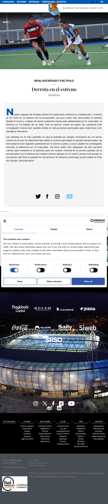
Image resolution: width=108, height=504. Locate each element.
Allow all (88, 281)
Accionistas (81, 434)
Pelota (45, 431)
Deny (19, 281)
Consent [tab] (18, 229)
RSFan (81, 436)
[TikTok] (61, 403)
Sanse (27, 431)
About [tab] (89, 229)
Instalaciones (63, 444)
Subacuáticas (45, 434)
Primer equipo (27, 426)
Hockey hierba (45, 426)
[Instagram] (57, 196)
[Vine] (49, 407)
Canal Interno (63, 434)
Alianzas (63, 439)
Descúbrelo (99, 426)
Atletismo (45, 429)
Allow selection (54, 281)
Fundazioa (8, 2)
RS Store (21, 2)
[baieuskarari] (14, 483)
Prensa (63, 441)
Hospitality (48, 2)
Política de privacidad (39, 463)
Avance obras (99, 434)
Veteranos (45, 441)
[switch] (41, 270)
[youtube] (69, 196)
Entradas (34, 2)
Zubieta (27, 436)
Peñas (81, 439)
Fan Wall (81, 444)
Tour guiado (98, 439)
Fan (81, 422)
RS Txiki (80, 441)
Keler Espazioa (98, 436)
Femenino (27, 429)
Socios (81, 431)
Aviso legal (33, 460)
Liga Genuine (27, 439)
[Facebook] (47, 196)
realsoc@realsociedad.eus (14, 467)
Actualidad (9, 422)
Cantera (27, 434)
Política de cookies (37, 465)
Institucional (63, 426)
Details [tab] (54, 229)
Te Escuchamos (81, 446)
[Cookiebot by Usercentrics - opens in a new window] (92, 221)
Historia (63, 436)
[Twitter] (38, 196)
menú (6, 22)
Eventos (61, 2)
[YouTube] (71, 403)
